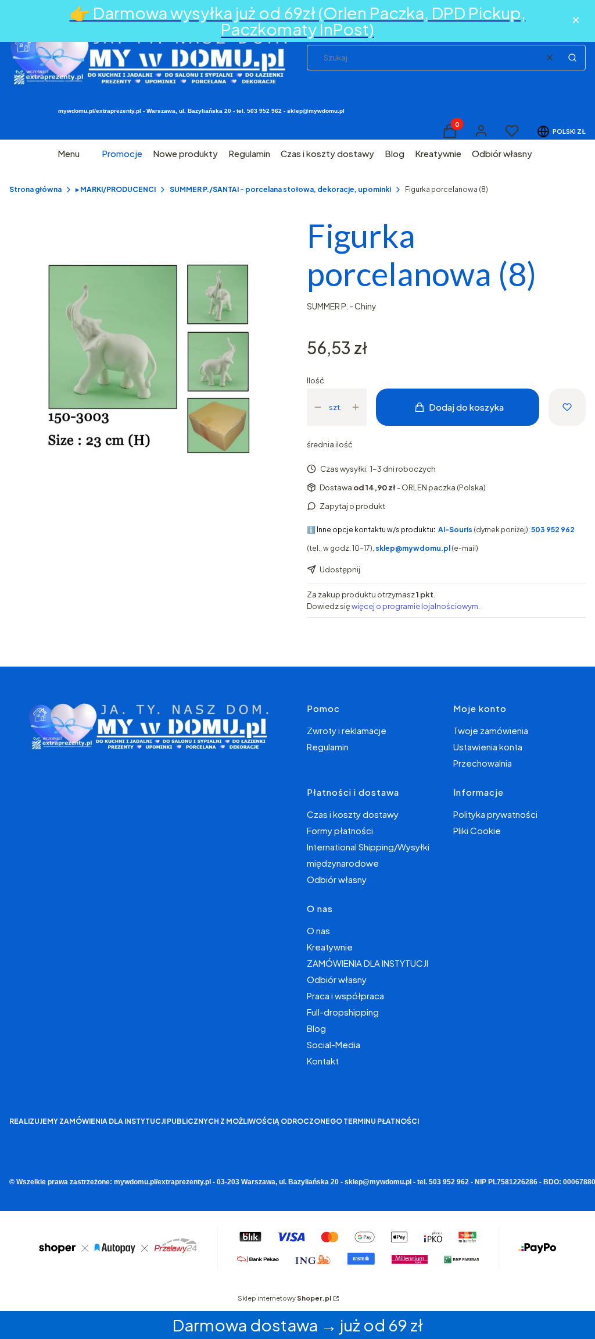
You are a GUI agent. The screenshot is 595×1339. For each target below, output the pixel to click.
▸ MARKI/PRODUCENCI (116, 189)
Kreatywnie (330, 946)
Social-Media (333, 1044)
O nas (318, 930)
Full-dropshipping (343, 1011)
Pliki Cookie (477, 830)
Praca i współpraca (345, 995)
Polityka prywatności (495, 814)
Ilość (315, 380)
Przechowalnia (482, 762)
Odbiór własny (337, 879)
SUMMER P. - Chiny (342, 306)
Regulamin (328, 746)
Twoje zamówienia (490, 730)
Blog (316, 1028)
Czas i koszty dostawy (353, 814)
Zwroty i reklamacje (346, 730)
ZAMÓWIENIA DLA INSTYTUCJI (367, 962)
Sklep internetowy (284, 1298)
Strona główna (35, 189)
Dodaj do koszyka (466, 406)
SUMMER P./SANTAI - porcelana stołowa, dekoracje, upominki (280, 189)
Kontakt (323, 1060)
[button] (572, 57)
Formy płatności (340, 830)
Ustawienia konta (487, 746)
